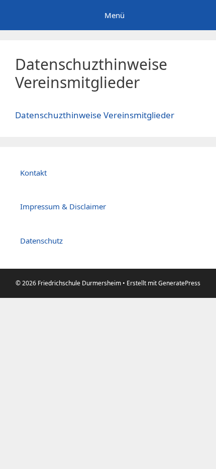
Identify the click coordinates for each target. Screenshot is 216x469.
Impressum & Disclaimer (63, 206)
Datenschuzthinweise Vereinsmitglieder (94, 115)
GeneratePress (179, 283)
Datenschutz (41, 241)
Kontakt (33, 173)
